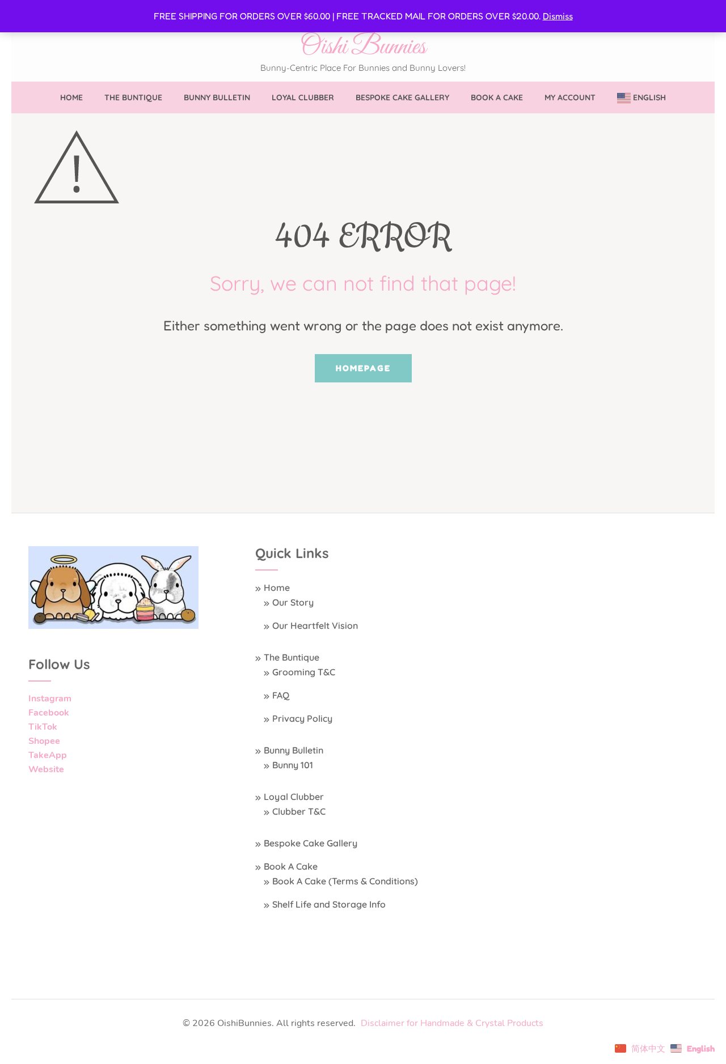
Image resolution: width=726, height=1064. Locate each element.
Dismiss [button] (558, 16)
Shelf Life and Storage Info (329, 904)
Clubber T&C (299, 811)
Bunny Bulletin (217, 97)
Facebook (48, 713)
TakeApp (47, 755)
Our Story (293, 602)
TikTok (42, 727)
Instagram (49, 698)
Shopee (44, 741)
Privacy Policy (302, 718)
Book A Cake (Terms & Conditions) (345, 881)
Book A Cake (497, 97)
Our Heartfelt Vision (315, 625)
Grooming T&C (303, 672)
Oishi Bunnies (363, 47)
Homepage (363, 368)
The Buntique (133, 97)
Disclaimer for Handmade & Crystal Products (452, 1023)
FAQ (280, 695)
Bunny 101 (292, 765)
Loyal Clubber (303, 97)
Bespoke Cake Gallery (402, 97)
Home (71, 97)
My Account (570, 97)
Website (46, 769)
